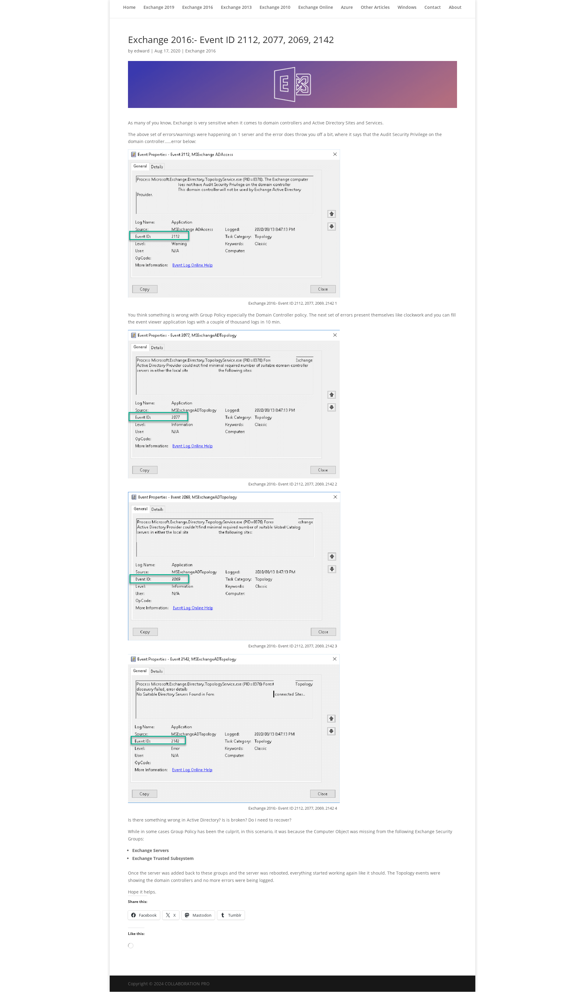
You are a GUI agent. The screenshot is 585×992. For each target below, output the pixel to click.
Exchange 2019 (159, 7)
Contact (432, 7)
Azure (347, 7)
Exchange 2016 (197, 7)
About (455, 7)
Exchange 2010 (275, 7)
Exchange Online (315, 7)
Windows (407, 7)
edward (142, 51)
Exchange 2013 (236, 7)
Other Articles (375, 7)
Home (129, 7)
